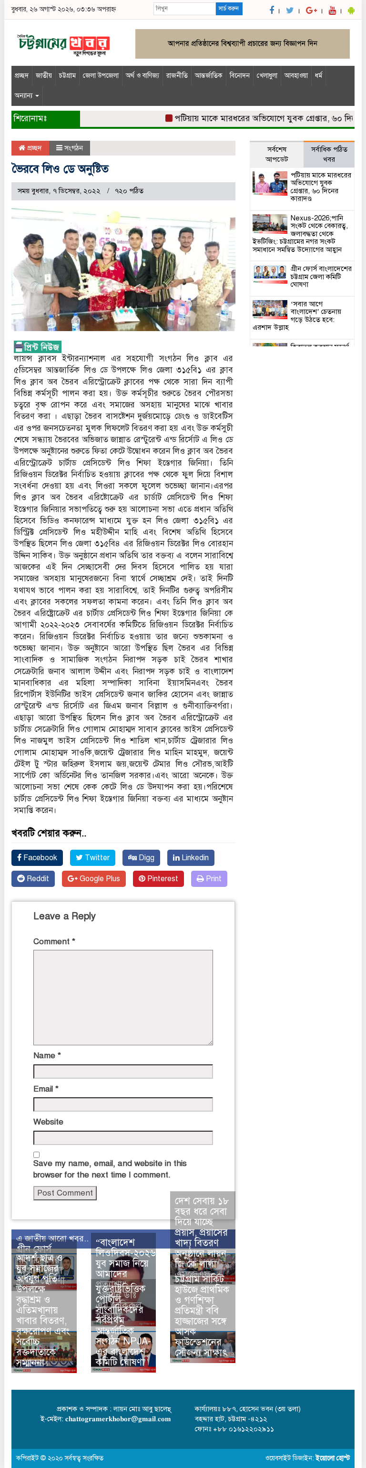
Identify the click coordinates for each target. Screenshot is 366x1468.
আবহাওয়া (296, 76)
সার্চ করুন (229, 8)
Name (47, 1056)
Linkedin (194, 858)
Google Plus (99, 879)
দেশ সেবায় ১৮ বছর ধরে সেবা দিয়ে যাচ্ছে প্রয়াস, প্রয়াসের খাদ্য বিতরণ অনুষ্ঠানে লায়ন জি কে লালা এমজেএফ (202, 1238)
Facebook (39, 858)
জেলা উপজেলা (101, 76)
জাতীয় (44, 76)
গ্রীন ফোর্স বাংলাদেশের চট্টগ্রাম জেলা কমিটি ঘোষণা (321, 276)
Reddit (37, 879)
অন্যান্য (24, 96)
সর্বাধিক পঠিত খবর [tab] (329, 154)
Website (48, 1122)
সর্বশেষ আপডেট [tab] (276, 154)
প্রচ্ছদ (22, 76)
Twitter (96, 858)
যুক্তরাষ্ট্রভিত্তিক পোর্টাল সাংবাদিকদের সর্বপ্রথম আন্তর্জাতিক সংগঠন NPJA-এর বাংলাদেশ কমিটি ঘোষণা (123, 1325)
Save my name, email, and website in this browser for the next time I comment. (110, 1169)
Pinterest (161, 879)
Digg (145, 858)
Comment (54, 942)
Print (213, 879)
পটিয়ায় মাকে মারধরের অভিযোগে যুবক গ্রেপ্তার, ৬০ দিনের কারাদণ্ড (321, 187)
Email (46, 1089)
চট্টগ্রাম (67, 76)
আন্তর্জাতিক (209, 76)
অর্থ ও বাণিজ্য (142, 76)
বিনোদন (240, 76)
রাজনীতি (177, 76)
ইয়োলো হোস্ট (333, 1458)
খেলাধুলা (267, 76)
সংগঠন (73, 148)
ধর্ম (318, 76)
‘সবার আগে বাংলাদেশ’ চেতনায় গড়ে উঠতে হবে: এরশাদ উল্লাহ (297, 316)
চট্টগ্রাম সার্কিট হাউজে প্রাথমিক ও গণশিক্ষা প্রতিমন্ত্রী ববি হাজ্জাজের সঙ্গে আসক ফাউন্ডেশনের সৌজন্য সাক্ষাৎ (202, 1316)
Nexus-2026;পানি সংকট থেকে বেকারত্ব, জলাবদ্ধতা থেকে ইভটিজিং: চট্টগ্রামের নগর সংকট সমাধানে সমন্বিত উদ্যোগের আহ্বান (300, 234)
